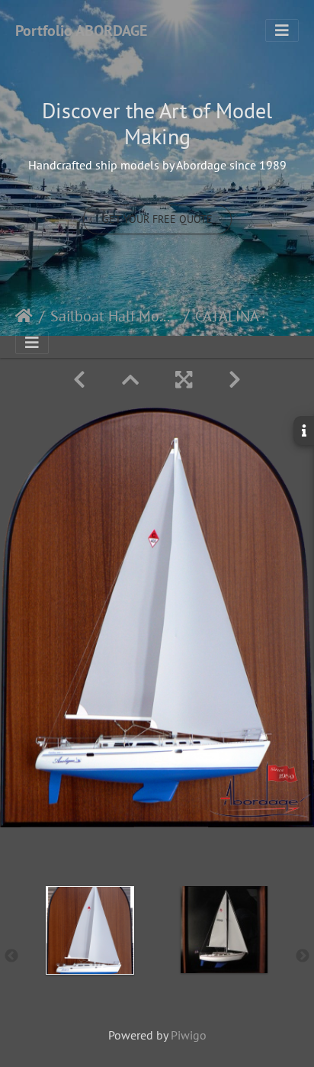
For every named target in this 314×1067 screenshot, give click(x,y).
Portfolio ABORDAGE (81, 30)
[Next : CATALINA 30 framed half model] (234, 379)
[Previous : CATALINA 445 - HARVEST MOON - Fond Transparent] (79, 379)
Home (24, 316)
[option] (90, 953)
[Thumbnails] (130, 379)
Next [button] (302, 956)
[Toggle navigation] (282, 30)
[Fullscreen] (183, 379)
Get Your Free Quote (157, 219)
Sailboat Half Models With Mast (114, 316)
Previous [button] (11, 956)
